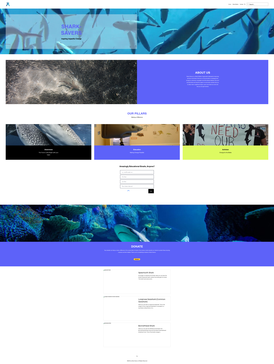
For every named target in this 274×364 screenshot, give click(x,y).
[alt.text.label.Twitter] (137, 356)
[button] (137, 259)
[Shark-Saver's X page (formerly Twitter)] (244, 4)
